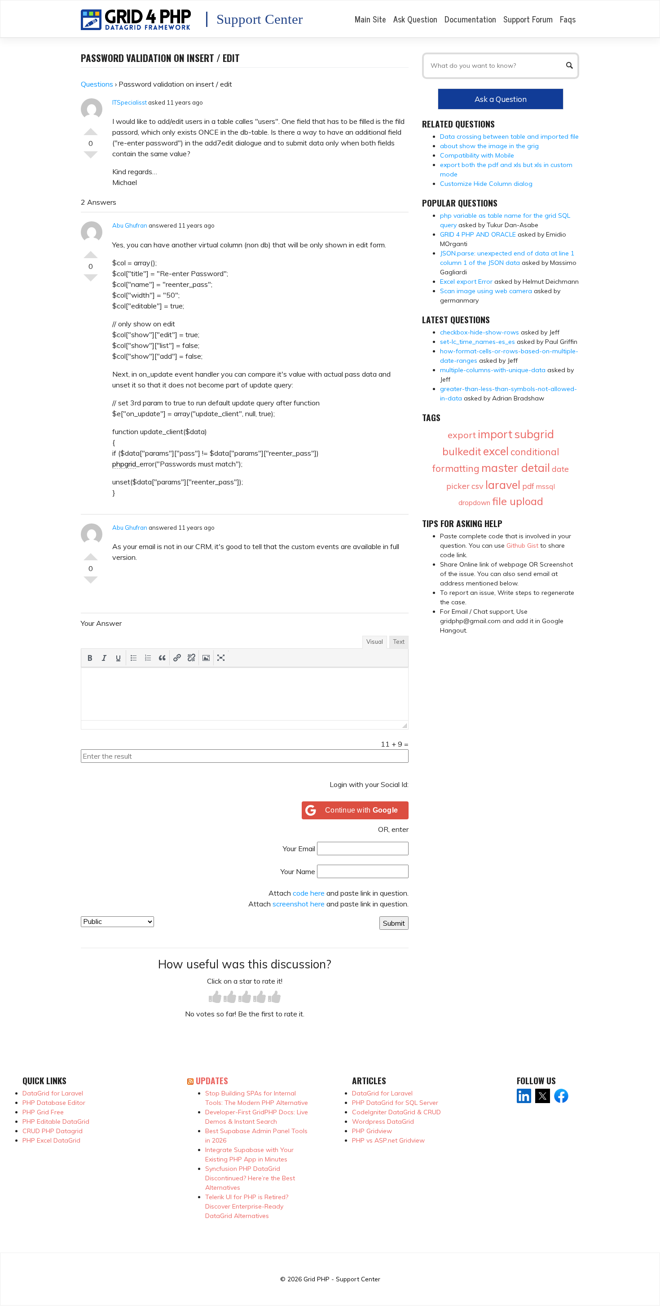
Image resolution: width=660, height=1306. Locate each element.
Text (399, 641)
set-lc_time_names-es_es (477, 342)
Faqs (568, 19)
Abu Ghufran (129, 225)
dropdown (474, 502)
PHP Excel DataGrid (51, 1140)
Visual (374, 641)
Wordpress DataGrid (383, 1121)
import (495, 434)
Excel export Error (466, 281)
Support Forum (528, 19)
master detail (515, 468)
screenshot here (299, 903)
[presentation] (90, 657)
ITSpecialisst (129, 102)
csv (477, 486)
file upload (517, 501)
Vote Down (91, 158)
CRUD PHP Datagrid (52, 1131)
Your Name (298, 871)
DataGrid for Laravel (52, 1093)
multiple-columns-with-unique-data (493, 370)
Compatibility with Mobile (477, 155)
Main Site (370, 19)
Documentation (470, 19)
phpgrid (124, 463)
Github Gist (522, 545)
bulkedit (461, 451)
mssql (545, 486)
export (462, 434)
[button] (90, 658)
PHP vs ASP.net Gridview (388, 1140)
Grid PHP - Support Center (342, 1279)
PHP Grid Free (43, 1112)
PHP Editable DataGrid (55, 1121)
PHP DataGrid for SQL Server (395, 1103)
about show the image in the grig (489, 146)
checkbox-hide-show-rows (479, 332)
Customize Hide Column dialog (486, 184)
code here (309, 892)
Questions (97, 83)
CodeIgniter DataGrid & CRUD (396, 1112)
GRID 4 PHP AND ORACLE (478, 234)
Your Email (299, 848)
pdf (528, 486)
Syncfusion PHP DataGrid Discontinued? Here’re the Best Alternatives (250, 1178)
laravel (502, 485)
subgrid (534, 434)
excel (496, 451)
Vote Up (91, 128)
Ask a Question (501, 99)
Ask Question (415, 19)
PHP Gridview (372, 1131)
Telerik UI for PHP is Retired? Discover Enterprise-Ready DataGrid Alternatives (246, 1206)
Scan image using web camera (486, 291)
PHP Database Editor (53, 1103)
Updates (212, 1080)
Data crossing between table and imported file (509, 136)
